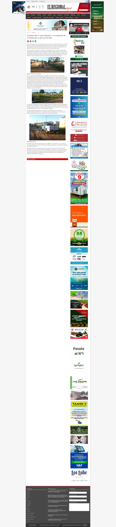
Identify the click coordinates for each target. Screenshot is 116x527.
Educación (83, 14)
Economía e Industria (36, 17)
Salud (78, 14)
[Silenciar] (85, 33)
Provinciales (66, 14)
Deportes (49, 14)
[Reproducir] (70, 33)
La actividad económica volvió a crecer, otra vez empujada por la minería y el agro (57, 520)
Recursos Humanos (69, 17)
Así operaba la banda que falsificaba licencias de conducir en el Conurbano (57, 506)
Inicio (28, 1)
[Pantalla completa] (87, 33)
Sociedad (28, 17)
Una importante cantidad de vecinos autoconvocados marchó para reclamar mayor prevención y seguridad (57, 510)
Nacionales (60, 14)
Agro (55, 14)
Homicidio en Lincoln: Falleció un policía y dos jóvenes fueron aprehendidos (57, 491)
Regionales (73, 14)
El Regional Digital (45, 525)
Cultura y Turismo (59, 17)
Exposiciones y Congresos (48, 17)
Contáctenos (42, 1)
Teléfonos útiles (34, 1)
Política (44, 14)
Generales (33, 14)
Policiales (39, 14)
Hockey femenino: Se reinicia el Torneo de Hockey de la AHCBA (58, 515)
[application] (79, 28)
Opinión (76, 17)
